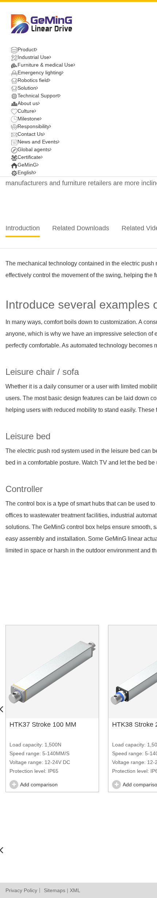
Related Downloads (80, 228)
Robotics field (33, 80)
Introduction (22, 228)
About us (28, 103)
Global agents (34, 149)
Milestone (29, 119)
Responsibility (33, 126)
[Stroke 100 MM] (52, 671)
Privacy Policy (21, 890)
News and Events (38, 142)
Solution (27, 88)
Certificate (29, 157)
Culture (26, 111)
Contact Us (30, 134)
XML (75, 890)
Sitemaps (54, 890)
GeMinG (27, 165)
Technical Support (38, 95)
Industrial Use (33, 57)
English (26, 172)
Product (26, 49)
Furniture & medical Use (45, 65)
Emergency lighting (40, 72)
